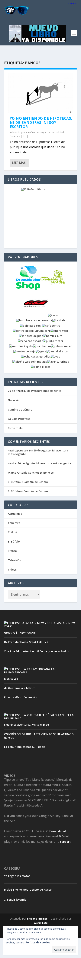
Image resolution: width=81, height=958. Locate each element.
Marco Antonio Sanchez (23, 472)
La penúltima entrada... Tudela (24, 747)
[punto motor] (53, 341)
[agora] (41, 351)
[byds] (55, 356)
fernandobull (57, 831)
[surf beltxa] (42, 346)
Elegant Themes (37, 918)
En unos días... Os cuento (20, 697)
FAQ (61, 836)
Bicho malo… (16, 428)
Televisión (14, 560)
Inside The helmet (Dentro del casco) (28, 889)
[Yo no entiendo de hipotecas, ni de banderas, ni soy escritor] (40, 93)
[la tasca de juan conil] (31, 336)
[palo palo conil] (31, 325)
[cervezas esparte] (30, 341)
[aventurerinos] (58, 361)
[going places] (40, 367)
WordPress (40, 922)
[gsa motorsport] (36, 315)
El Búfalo (30, 132)
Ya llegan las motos (17, 876)
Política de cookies (38, 942)
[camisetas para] (52, 289)
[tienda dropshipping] (28, 289)
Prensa (12, 551)
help (12, 821)
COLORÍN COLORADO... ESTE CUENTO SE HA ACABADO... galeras (40, 735)
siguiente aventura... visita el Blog (26, 724)
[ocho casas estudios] (36, 356)
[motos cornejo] (24, 351)
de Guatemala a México (19, 688)
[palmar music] (61, 346)
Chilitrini (13, 532)
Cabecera (15, 136)
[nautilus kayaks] (21, 346)
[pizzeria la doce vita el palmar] (34, 320)
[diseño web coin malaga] (29, 361)
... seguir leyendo (15, 899)
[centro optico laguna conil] (32, 331)
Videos (12, 569)
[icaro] (53, 315)
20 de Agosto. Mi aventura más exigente (34, 391)
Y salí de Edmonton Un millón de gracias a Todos (36, 651)
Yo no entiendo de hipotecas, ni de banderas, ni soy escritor (41, 122)
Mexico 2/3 (11, 678)
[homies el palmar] (52, 336)
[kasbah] (58, 320)
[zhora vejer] (59, 331)
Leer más (19, 163)
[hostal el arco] (57, 351)
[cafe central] (51, 325)
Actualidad (58, 132)
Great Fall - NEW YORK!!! (20, 632)
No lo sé (13, 400)
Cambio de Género (20, 409)
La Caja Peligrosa (19, 419)
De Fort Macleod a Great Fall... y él (26, 642)
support (65, 841)
